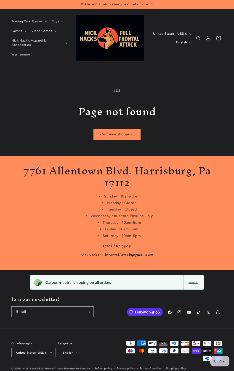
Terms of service (150, 368)
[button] (29, 21)
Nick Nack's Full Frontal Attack (43, 368)
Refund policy (103, 368)
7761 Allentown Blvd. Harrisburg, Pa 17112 (117, 176)
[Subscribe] (88, 311)
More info (193, 282)
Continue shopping (117, 134)
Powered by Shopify (77, 368)
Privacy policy (126, 368)
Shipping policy (175, 368)
